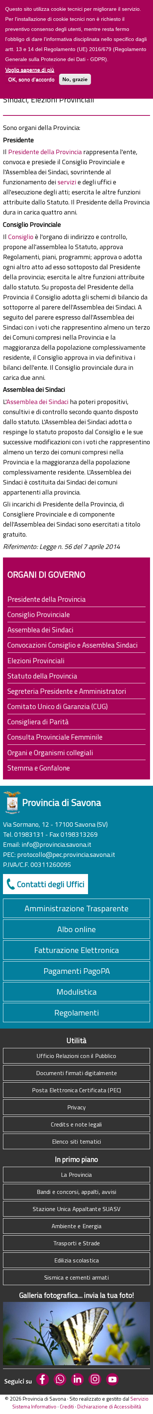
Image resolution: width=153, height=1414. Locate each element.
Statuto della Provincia (42, 675)
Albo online (76, 929)
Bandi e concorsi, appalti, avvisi (77, 1191)
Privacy (76, 1107)
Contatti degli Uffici (50, 884)
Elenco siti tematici (76, 1141)
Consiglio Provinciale (38, 614)
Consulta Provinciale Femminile (54, 736)
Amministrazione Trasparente (76, 908)
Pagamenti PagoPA (76, 971)
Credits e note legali (76, 1124)
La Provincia (76, 1174)
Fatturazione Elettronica (76, 950)
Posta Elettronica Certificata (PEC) (76, 1090)
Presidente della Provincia (45, 152)
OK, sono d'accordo (31, 79)
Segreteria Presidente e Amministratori (66, 691)
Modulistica (76, 991)
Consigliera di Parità (38, 721)
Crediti (67, 1406)
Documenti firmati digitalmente (76, 1072)
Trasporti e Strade (76, 1243)
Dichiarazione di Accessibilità (109, 1406)
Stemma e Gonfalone (38, 767)
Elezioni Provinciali (36, 660)
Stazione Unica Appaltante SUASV (76, 1208)
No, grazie (75, 79)
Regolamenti (76, 1012)
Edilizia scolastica (76, 1260)
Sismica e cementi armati (76, 1277)
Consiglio (21, 237)
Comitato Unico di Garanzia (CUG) (57, 706)
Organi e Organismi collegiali (50, 752)
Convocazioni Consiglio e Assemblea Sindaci (72, 644)
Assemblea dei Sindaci (38, 402)
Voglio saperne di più (29, 70)
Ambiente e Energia (77, 1225)
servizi (68, 182)
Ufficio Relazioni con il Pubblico (77, 1055)
